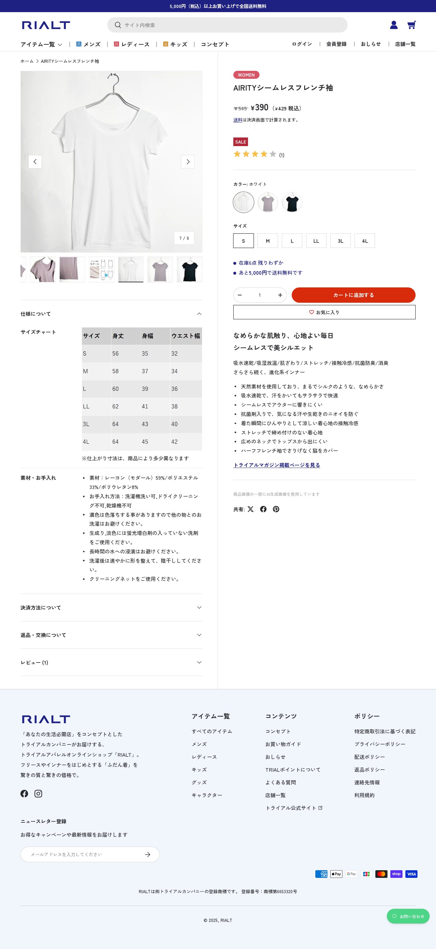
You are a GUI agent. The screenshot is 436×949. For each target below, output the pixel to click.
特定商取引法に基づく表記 (385, 731)
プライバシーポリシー (379, 744)
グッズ (199, 782)
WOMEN (246, 74)
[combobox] (227, 25)
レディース (135, 44)
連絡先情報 (367, 782)
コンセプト (215, 44)
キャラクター (207, 795)
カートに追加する (353, 295)
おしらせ (371, 44)
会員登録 (336, 44)
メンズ (92, 44)
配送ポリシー (369, 756)
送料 (237, 119)
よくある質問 (280, 782)
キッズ (178, 44)
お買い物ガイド (283, 744)
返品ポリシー (369, 769)
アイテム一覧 (37, 44)
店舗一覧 (405, 44)
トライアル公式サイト (290, 808)
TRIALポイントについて (293, 769)
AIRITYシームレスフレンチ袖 (70, 61)
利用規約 (364, 795)
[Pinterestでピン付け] (276, 509)
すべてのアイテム (212, 731)
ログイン (302, 44)
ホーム (27, 61)
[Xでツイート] (250, 509)
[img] (255, 154)
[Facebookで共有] (263, 509)
